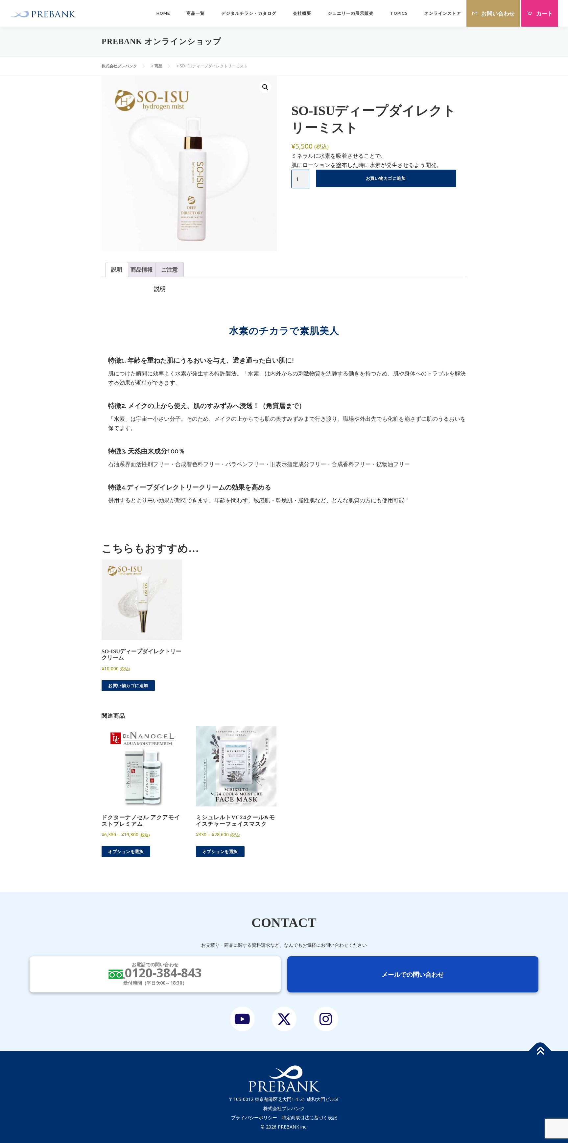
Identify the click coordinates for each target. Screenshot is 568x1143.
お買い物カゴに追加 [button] (128, 685)
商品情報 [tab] (141, 269)
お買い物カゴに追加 (386, 178)
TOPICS (399, 13)
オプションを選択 (126, 851)
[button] (265, 87)
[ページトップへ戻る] (540, 1051)
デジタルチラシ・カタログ (248, 13)
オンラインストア (442, 13)
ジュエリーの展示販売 (351, 13)
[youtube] (242, 1019)
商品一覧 (195, 13)
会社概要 (302, 13)
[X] (284, 1019)
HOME (163, 13)
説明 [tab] (116, 269)
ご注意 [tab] (169, 269)
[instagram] (326, 1019)
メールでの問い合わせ (413, 974)
